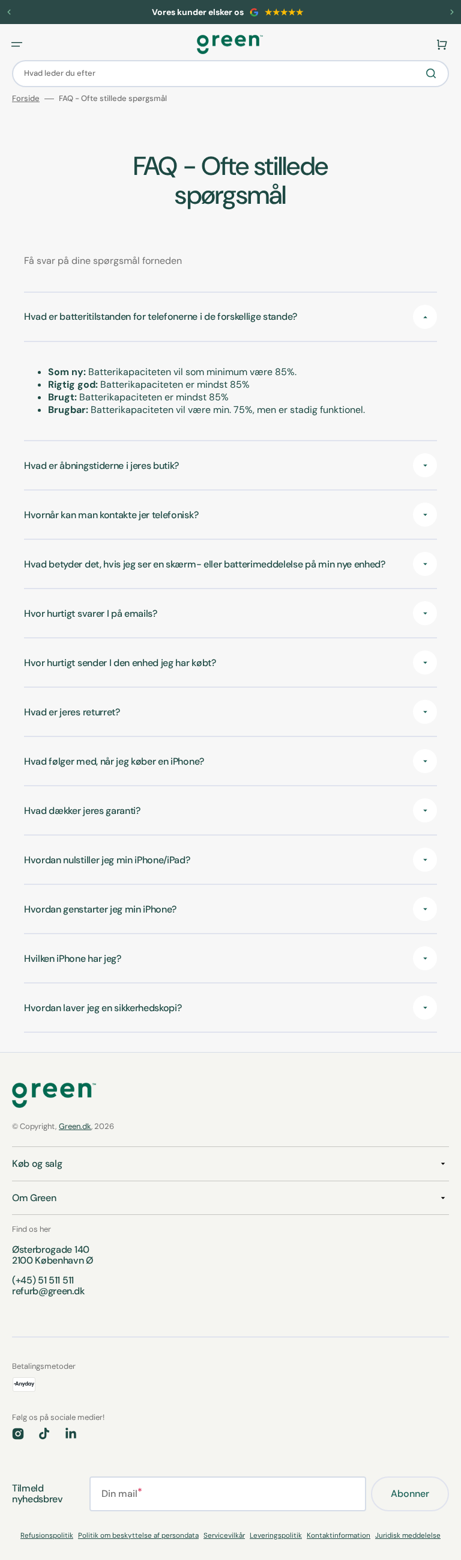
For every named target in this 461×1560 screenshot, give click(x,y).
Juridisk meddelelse (408, 1535)
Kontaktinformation (338, 1535)
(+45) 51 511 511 (43, 1280)
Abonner (410, 1493)
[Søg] (433, 73)
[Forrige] (9, 12)
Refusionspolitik (46, 1535)
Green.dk (75, 1126)
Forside (26, 98)
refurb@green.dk (48, 1291)
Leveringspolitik (276, 1535)
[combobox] (230, 73)
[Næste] (452, 12)
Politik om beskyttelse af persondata (138, 1535)
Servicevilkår (224, 1535)
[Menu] (17, 44)
